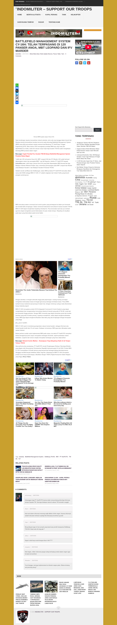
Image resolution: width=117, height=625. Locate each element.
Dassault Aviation (84, 180)
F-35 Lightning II (91, 182)
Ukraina (82, 204)
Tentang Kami (54, 22)
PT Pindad (90, 195)
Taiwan (84, 200)
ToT (19, 459)
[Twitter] (84, 62)
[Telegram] (44, 93)
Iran (85, 184)
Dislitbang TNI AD (50, 456)
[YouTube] (88, 62)
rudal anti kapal (79, 198)
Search (97, 130)
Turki (97, 202)
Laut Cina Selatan (81, 190)
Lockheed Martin (93, 190)
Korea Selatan (81, 188)
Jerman (78, 186)
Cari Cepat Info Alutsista (82, 127)
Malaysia (77, 192)
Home (19, 14)
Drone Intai (91, 180)
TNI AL (79, 202)
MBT (82, 192)
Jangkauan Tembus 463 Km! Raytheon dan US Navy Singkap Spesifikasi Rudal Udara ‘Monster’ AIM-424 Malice (88, 144)
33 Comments (48, 483)
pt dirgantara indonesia (81, 195)
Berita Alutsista (34, 14)
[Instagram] (80, 62)
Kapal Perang (51, 14)
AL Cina (91, 175)
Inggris (81, 184)
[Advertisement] (44, 71)
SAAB (98, 198)
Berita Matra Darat (35, 54)
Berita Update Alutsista (46, 54)
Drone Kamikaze (79, 182)
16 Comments (19, 483)
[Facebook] (44, 87)
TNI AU (87, 202)
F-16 (84, 182)
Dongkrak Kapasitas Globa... (74, 1)
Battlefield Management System (34, 456)
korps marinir (92, 188)
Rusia (93, 198)
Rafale (95, 195)
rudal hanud (86, 198)
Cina (77, 180)
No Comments (19, 474)
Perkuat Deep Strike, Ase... (54, 1)
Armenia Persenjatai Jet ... (23, 4)
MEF (57, 456)
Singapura (78, 200)
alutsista (21, 456)
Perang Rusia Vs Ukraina (83, 194)
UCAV (76, 204)
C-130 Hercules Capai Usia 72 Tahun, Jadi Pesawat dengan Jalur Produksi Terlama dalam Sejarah (89, 162)
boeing (95, 177)
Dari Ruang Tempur (25, 22)
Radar (41, 22)
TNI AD (89, 200)
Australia (89, 178)
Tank (64, 14)
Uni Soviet (90, 204)
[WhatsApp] (44, 85)
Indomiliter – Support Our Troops (47, 612)
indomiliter (18, 54)
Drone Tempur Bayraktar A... (35, 1)
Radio (59, 54)
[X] (44, 90)
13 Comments (48, 470)
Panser (55, 54)
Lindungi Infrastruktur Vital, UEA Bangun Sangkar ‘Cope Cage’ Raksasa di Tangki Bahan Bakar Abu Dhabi (88, 156)
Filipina (98, 182)
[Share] (44, 102)
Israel (90, 184)
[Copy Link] (44, 96)
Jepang (94, 184)
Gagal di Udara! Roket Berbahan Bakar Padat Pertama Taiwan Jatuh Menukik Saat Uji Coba (88, 150)
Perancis (92, 192)
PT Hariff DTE (64, 456)
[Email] (44, 99)
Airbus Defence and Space (81, 175)
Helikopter (75, 14)
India (76, 184)
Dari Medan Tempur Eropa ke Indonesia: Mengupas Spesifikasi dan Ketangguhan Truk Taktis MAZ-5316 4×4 (88, 169)
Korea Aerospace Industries (87, 186)
